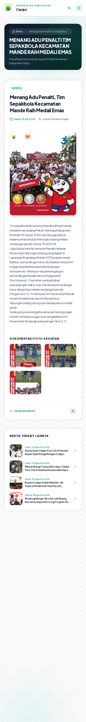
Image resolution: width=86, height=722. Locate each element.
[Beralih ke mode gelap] (69, 8)
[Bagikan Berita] (72, 411)
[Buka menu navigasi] (79, 8)
